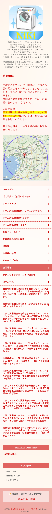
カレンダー (8, 189)
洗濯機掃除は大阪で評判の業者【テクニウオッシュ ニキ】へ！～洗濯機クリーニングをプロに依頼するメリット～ (26, 361)
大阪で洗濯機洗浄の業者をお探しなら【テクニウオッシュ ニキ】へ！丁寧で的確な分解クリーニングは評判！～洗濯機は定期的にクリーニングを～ (26, 293)
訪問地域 (7, 267)
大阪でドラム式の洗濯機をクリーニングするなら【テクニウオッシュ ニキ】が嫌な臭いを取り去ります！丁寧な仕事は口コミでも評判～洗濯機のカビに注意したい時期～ (26, 404)
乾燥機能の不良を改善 (14, 239)
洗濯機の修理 (9, 253)
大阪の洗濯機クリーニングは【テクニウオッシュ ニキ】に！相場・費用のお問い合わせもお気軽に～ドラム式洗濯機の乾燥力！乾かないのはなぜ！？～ (26, 332)
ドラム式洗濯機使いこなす (16, 218)
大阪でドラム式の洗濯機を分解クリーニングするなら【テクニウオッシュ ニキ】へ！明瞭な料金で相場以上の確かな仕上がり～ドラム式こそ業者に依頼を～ (26, 389)
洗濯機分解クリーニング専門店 (24, 509)
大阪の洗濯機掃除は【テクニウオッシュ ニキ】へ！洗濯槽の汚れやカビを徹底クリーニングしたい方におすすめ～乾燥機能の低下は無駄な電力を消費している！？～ (26, 374)
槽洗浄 (6, 246)
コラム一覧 (8, 282)
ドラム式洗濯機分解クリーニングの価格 (22, 211)
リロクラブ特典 (10, 260)
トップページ (9, 203)
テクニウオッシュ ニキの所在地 (19, 274)
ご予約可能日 (10, 454)
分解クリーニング (11, 232)
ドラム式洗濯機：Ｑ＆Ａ (15, 225)
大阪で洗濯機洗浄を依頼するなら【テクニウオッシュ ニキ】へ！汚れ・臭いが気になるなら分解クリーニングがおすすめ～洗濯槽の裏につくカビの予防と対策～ (26, 317)
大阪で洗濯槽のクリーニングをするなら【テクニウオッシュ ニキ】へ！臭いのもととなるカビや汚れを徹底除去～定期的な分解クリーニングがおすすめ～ (26, 432)
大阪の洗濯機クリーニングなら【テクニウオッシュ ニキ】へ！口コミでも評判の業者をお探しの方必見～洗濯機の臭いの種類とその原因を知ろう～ (26, 347)
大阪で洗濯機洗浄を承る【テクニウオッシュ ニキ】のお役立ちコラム (26, 305)
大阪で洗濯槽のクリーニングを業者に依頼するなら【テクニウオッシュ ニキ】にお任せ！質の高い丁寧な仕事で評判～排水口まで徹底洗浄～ (26, 418)
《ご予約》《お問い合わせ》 (17, 196)
